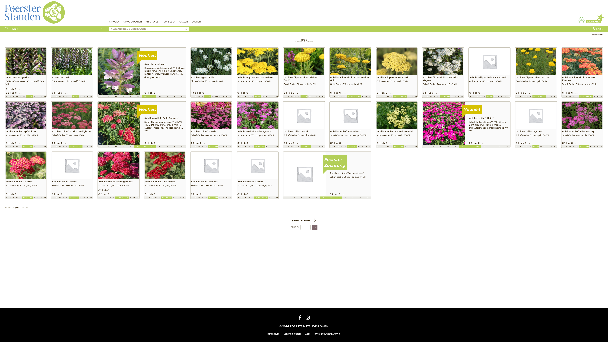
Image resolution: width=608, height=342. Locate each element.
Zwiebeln (169, 22)
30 (16, 207)
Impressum (273, 334)
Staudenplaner (133, 22)
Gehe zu (295, 227)
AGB (307, 334)
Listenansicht (597, 34)
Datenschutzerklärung (327, 334)
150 (27, 207)
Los (314, 227)
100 (23, 207)
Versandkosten (292, 334)
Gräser (183, 22)
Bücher (196, 22)
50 (19, 207)
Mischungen (153, 22)
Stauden (114, 22)
